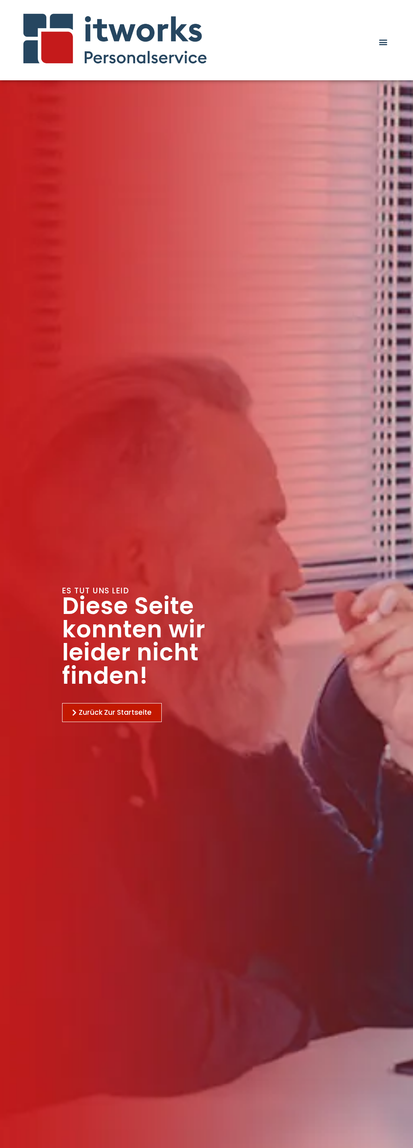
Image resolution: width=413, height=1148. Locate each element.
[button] (383, 41)
